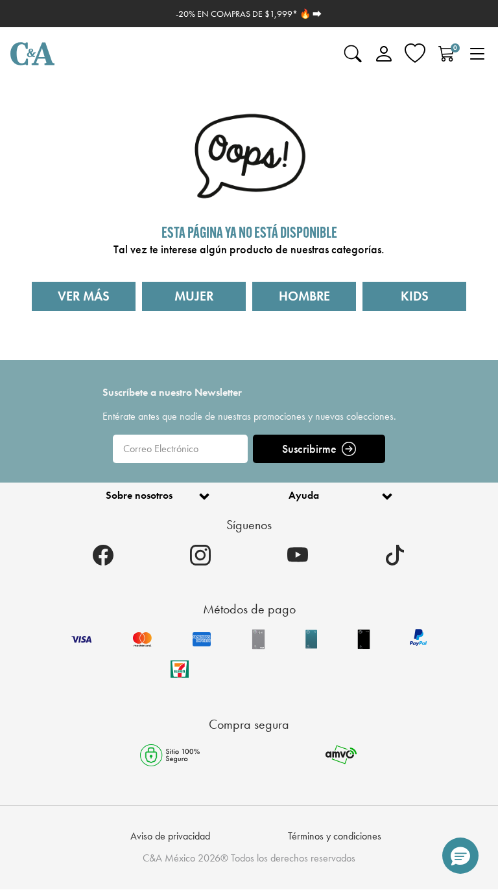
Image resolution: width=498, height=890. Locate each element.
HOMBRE (304, 296)
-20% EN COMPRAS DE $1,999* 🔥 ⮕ (249, 13)
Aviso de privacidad (170, 836)
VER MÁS (84, 296)
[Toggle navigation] (477, 53)
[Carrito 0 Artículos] (446, 53)
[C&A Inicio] (32, 54)
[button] (460, 856)
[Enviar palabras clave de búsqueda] (352, 54)
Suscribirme (309, 448)
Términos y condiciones (334, 836)
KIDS (415, 296)
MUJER (193, 296)
